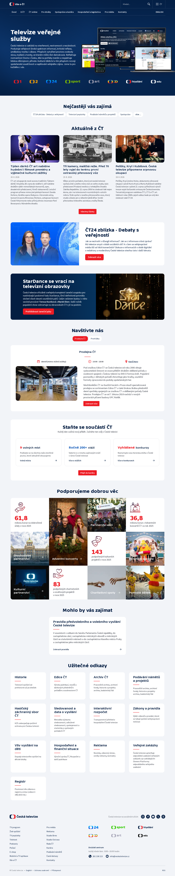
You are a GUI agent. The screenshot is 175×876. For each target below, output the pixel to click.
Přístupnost (56, 870)
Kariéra (50, 848)
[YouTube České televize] (153, 817)
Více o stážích (75, 460)
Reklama (50, 831)
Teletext (13, 839)
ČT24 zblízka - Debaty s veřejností (48, 114)
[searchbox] (134, 4)
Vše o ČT (13, 860)
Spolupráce (125, 114)
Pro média (51, 827)
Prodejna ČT (80, 338)
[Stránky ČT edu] (143, 836)
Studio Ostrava (53, 839)
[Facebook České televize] (148, 817)
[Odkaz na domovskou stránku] (20, 4)
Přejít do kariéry (87, 473)
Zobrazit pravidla (61, 649)
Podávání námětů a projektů (102, 114)
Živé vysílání (15, 831)
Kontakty (51, 860)
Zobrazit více (91, 403)
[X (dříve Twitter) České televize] (158, 817)
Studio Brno (52, 835)
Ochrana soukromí (41, 870)
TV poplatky (15, 835)
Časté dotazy (52, 856)
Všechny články (87, 211)
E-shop (13, 852)
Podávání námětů (54, 852)
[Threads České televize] (163, 817)
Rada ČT (50, 843)
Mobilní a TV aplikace (19, 856)
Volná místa (25, 460)
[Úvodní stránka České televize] (24, 817)
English (29, 870)
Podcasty (14, 843)
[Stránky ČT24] (93, 828)
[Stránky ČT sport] (118, 828)
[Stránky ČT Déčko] (93, 836)
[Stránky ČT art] (116, 836)
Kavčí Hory (133, 361)
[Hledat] (148, 4)
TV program (15, 827)
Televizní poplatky (77, 114)
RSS (163, 870)
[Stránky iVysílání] (145, 828)
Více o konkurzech (126, 460)
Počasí (12, 848)
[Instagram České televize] (143, 817)
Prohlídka (95, 338)
